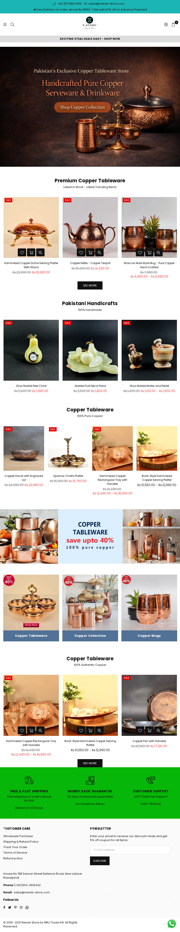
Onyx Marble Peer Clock (31, 386)
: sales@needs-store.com (31, 892)
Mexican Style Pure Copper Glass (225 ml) (149, 263)
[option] (90, 39)
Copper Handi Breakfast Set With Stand (149, 741)
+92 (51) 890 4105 (69, 4)
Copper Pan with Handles (90, 741)
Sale (8, 200)
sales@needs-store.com (106, 4)
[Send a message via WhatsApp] (172, 924)
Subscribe (99, 861)
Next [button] (174, 239)
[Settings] (166, 24)
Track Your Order (15, 847)
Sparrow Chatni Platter (68, 476)
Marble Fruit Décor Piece (90, 386)
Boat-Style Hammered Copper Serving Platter (157, 478)
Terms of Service (15, 853)
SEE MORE (90, 285)
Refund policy (13, 858)
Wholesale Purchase (18, 836)
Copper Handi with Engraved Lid (24, 478)
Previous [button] (5, 239)
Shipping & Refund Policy (20, 842)
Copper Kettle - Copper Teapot (31, 263)
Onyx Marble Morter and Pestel (149, 386)
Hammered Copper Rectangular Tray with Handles (112, 480)
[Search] (12, 24)
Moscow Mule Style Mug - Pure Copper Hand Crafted (90, 265)
